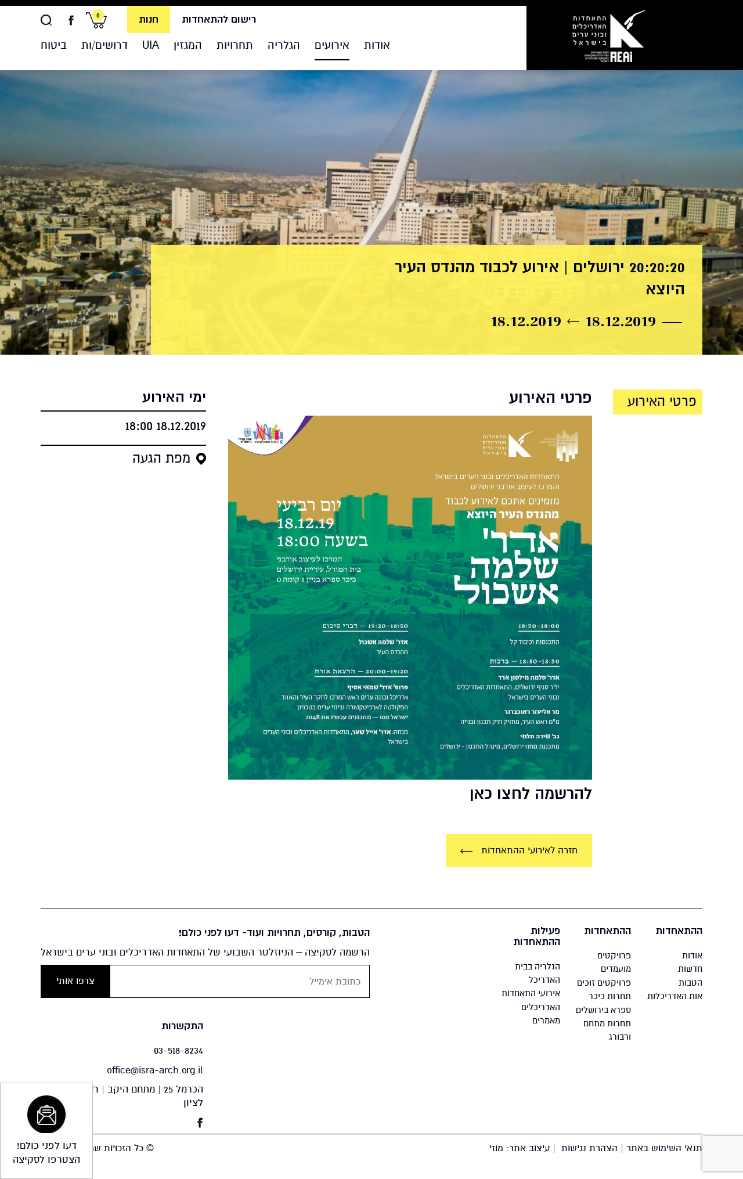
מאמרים (546, 1020)
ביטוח (54, 45)
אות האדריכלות (674, 996)
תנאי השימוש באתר (664, 1148)
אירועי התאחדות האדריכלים (531, 1000)
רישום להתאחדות (219, 19)
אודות (377, 45)
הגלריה (284, 45)
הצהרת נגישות (589, 1148)
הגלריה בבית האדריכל (537, 973)
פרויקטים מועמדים (614, 962)
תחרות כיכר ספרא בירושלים (603, 1003)
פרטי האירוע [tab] (662, 402)
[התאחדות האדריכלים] (608, 35)
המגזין (188, 45)
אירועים (332, 45)
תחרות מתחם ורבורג (607, 1030)
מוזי (496, 1148)
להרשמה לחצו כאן (531, 793)
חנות (148, 19)
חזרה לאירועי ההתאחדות (528, 850)
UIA (150, 45)
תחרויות (235, 45)
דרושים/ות (104, 45)
